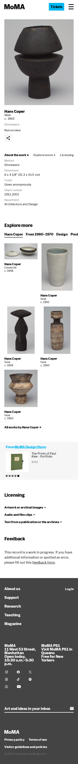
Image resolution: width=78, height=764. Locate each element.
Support (11, 597)
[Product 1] (7, 476)
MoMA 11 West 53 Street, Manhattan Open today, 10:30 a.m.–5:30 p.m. (20, 654)
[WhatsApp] (8, 686)
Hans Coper (14, 111)
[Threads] (8, 679)
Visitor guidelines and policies (25, 746)
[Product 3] (12, 476)
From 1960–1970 (39, 234)
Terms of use (38, 739)
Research (12, 606)
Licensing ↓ (68, 155)
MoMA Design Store (30, 447)
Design (62, 234)
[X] (32, 672)
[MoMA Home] (14, 6)
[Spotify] (32, 679)
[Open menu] (71, 6)
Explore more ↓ (44, 155)
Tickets (56, 7)
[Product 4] (15, 476)
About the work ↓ (16, 155)
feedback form (43, 562)
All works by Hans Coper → (22, 427)
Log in (69, 589)
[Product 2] (10, 476)
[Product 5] (18, 476)
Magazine (12, 623)
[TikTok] (20, 679)
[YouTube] (20, 686)
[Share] (8, 138)
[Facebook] (20, 672)
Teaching (12, 615)
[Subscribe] (72, 708)
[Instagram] (8, 672)
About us (12, 588)
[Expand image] (39, 62)
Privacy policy (14, 739)
